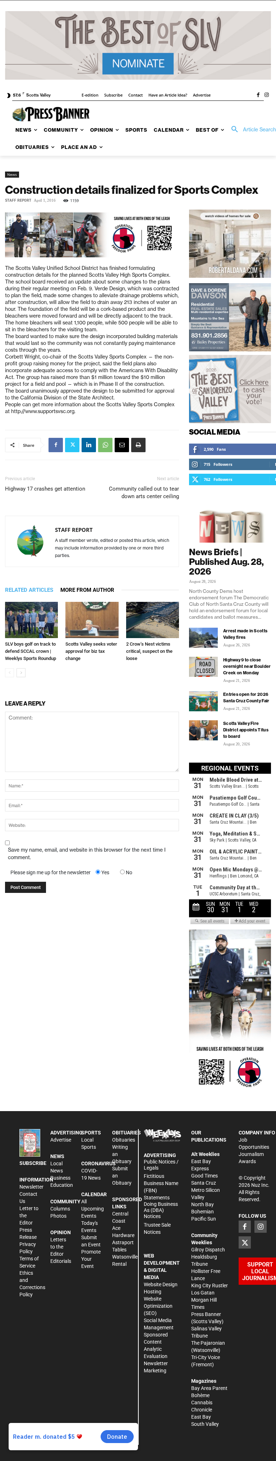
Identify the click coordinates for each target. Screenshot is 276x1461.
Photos (58, 1216)
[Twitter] (72, 445)
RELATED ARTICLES (29, 590)
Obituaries (123, 1140)
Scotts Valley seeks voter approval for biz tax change (91, 651)
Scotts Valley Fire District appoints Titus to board (245, 730)
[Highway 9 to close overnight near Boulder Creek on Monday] (203, 667)
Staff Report (18, 200)
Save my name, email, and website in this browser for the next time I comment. (87, 854)
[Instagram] (266, 95)
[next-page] (21, 672)
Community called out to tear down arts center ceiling (144, 493)
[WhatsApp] (105, 445)
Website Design (161, 1284)
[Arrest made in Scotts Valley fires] (203, 638)
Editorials (60, 1261)
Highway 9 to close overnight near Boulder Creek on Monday (247, 666)
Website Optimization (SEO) (158, 1306)
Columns (60, 1209)
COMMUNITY (65, 1201)
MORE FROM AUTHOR (87, 590)
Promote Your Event (91, 1259)
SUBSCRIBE (32, 1163)
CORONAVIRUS (98, 1163)
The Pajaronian (208, 1343)
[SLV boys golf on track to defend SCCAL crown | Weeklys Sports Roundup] (31, 620)
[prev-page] (9, 672)
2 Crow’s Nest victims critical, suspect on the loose (149, 651)
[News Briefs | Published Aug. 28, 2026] (230, 522)
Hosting (152, 1291)
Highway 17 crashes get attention (45, 489)
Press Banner (206, 1314)
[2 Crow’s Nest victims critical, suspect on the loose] (152, 620)
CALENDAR (94, 1194)
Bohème (200, 1395)
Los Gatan (203, 1293)
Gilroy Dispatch (208, 1249)
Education (61, 1185)
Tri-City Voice (205, 1357)
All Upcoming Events (92, 1209)
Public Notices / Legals (161, 1165)
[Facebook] (258, 95)
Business (60, 1178)
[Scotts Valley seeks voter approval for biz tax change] (91, 620)
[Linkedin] (89, 445)
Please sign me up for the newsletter (50, 872)
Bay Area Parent (209, 1388)
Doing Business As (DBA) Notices (161, 1210)
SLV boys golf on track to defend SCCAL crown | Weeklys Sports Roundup (30, 651)
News (12, 174)
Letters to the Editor (58, 1247)
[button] (251, 129)
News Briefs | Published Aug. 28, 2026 (226, 561)
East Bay (201, 1417)
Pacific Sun (203, 1219)
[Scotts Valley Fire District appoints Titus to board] (203, 730)
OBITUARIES (126, 1132)
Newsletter (31, 1187)
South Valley (205, 1424)
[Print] (138, 445)
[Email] (122, 445)
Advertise (60, 1140)
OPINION (60, 1232)
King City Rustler (209, 1285)
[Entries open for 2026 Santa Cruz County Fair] (203, 701)
